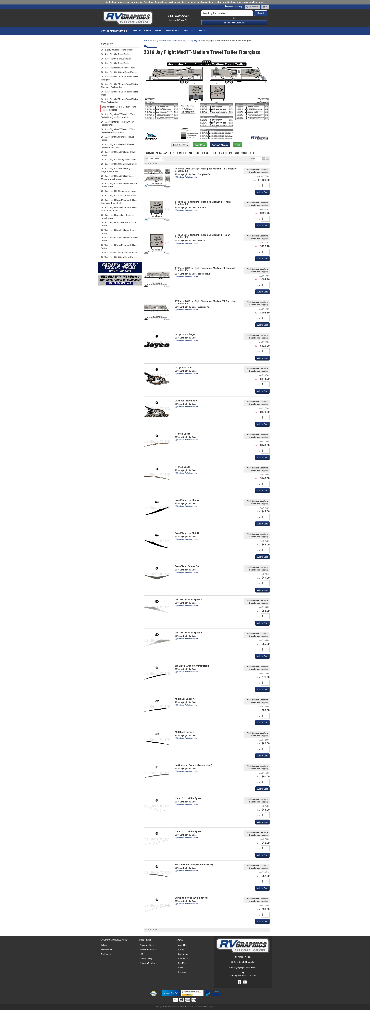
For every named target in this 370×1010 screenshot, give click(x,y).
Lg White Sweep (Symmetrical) (191, 897)
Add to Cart (262, 292)
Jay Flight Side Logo (186, 400)
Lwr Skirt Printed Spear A (188, 599)
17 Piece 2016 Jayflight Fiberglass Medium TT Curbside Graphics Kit (205, 302)
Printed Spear (182, 433)
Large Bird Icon (183, 367)
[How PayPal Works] (170, 993)
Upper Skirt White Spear (188, 798)
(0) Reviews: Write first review (186, 310)
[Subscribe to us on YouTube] (245, 983)
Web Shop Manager (207, 1007)
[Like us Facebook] (239, 983)
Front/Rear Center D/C (187, 566)
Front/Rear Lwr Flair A (187, 500)
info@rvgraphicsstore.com (244, 967)
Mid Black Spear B (184, 732)
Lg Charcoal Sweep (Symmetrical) (193, 765)
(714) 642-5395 (244, 957)
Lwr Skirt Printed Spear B (188, 632)
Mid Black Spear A (185, 699)
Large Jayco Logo (185, 334)
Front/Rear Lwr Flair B (187, 533)
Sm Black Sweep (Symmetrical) (192, 665)
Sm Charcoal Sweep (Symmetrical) (194, 864)
